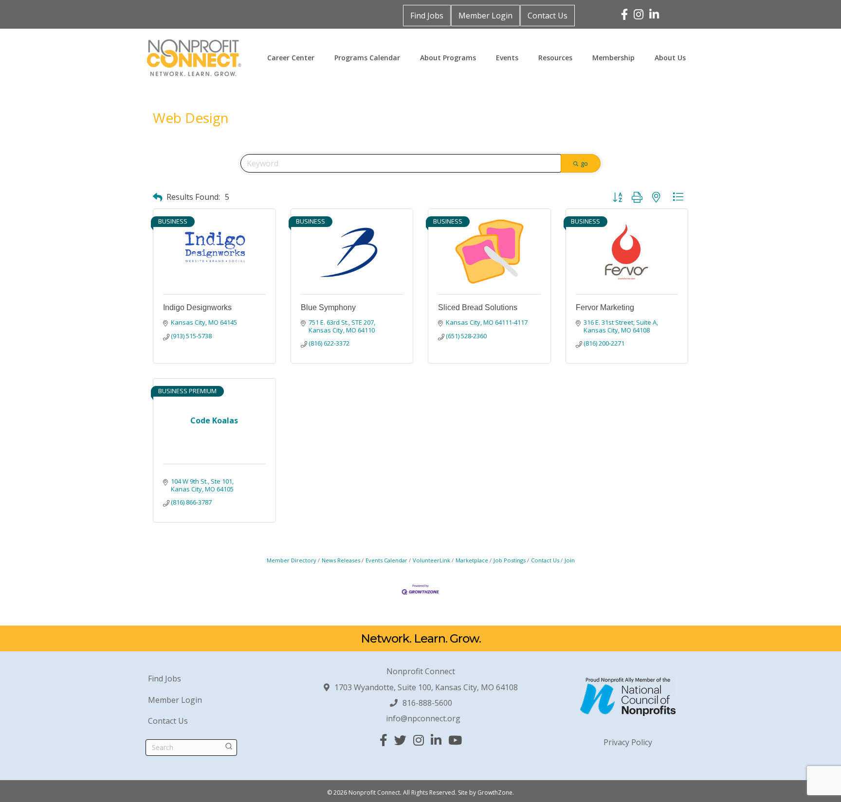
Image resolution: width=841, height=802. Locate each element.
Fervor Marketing (605, 307)
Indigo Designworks (197, 307)
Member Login (485, 15)
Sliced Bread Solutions (477, 307)
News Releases (341, 560)
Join (570, 560)
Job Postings (510, 560)
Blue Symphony (328, 307)
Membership (613, 57)
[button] (158, 197)
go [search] (584, 163)
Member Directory (291, 560)
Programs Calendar (367, 57)
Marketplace (472, 560)
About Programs (448, 57)
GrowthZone (494, 792)
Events (507, 57)
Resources (555, 57)
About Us (670, 57)
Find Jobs (426, 15)
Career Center (290, 57)
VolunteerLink (431, 560)
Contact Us (547, 15)
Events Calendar (386, 560)
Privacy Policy (627, 742)
